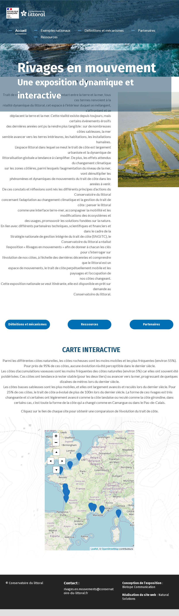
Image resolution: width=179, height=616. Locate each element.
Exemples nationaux (55, 30)
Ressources (49, 37)
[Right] (62, 461)
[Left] (50, 461)
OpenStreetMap (110, 548)
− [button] (56, 442)
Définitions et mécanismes (104, 30)
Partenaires (146, 30)
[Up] (56, 452)
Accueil (20, 30)
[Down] (56, 469)
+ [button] (56, 436)
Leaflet (94, 548)
